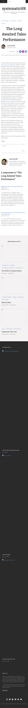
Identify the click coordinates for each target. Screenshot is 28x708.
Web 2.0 (4, 23)
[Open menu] (3, 1)
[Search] (23, 1)
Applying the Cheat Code (9, 331)
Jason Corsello (10, 101)
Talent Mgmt (13, 20)
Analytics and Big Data (6, 297)
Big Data (14, 297)
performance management (8, 64)
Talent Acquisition (19, 267)
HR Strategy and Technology (8, 267)
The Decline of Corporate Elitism (12, 271)
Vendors (20, 20)
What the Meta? (6, 302)
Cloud (3, 328)
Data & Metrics (5, 265)
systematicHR (14, 8)
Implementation (17, 328)
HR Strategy (12, 265)
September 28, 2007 (5, 215)
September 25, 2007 (5, 189)
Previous (4, 146)
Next (23, 151)
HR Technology (5, 20)
